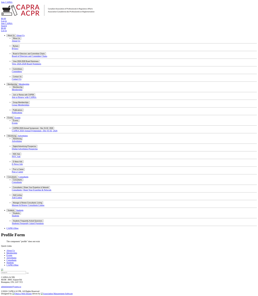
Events (10, 118)
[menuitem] (10, 250)
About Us (11, 36)
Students (11, 210)
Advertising (12, 136)
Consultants (12, 177)
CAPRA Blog (12, 228)
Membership (12, 84)
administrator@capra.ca (11, 287)
